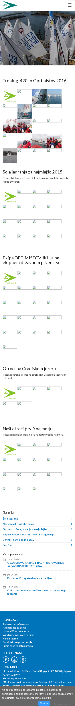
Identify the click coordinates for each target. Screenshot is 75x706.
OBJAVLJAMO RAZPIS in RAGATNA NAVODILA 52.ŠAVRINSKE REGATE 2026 (35, 564)
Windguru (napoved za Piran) (19, 634)
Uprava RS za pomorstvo (16, 631)
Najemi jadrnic (10, 638)
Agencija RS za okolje (14, 627)
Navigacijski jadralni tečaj (18, 523)
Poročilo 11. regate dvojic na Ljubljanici (30, 578)
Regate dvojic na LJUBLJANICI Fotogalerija (28, 534)
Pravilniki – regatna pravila (17, 642)
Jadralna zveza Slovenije (16, 623)
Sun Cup (7, 545)
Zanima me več (62, 704)
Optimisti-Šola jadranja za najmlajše (25, 529)
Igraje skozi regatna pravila (18, 645)
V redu (44, 703)
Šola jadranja (11, 518)
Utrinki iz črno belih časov (18, 539)
